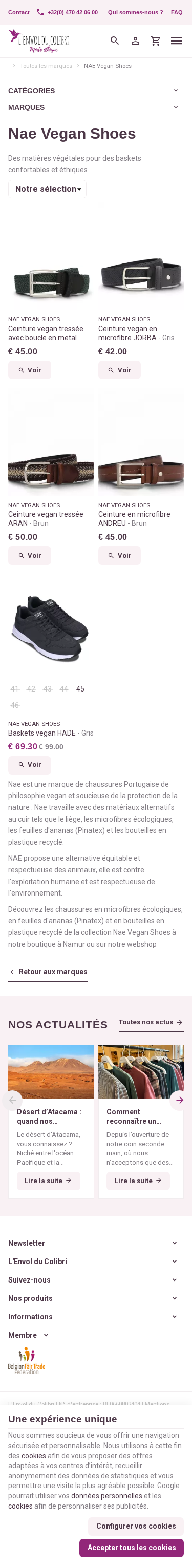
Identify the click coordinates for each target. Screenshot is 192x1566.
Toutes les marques (46, 65)
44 (64, 689)
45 (80, 689)
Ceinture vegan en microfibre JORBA (136, 333)
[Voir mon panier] (156, 41)
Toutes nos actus (146, 1022)
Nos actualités (58, 1024)
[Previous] (12, 1100)
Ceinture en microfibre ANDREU (134, 518)
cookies (34, 1456)
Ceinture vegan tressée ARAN (45, 518)
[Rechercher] (115, 41)
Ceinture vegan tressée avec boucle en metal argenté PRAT (45, 333)
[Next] (179, 1100)
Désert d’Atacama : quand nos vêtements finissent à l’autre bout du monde (50, 1117)
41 (15, 689)
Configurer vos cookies (136, 1526)
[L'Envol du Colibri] (39, 41)
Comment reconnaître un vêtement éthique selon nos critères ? (140, 1117)
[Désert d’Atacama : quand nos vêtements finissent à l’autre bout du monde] (51, 1072)
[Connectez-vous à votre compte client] (135, 41)
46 (15, 705)
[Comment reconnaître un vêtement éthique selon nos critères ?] (141, 1072)
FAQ (177, 12)
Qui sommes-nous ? (135, 12)
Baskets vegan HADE (51, 733)
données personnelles (106, 1496)
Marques (26, 107)
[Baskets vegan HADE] (51, 627)
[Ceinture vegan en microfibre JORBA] (141, 256)
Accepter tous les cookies (132, 1547)
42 (31, 689)
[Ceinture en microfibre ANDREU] (141, 441)
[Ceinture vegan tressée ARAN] (51, 441)
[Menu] (176, 41)
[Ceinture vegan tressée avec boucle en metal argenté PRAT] (51, 256)
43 (48, 689)
